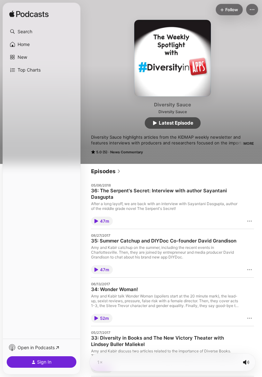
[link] (106, 171)
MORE (248, 143)
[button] (41, 31)
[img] (29, 14)
